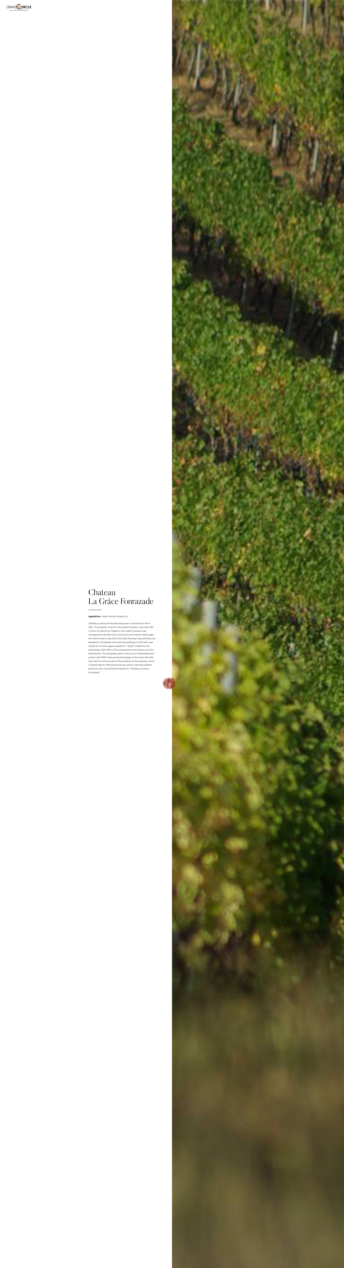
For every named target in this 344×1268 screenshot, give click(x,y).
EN (323, 7)
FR (319, 7)
